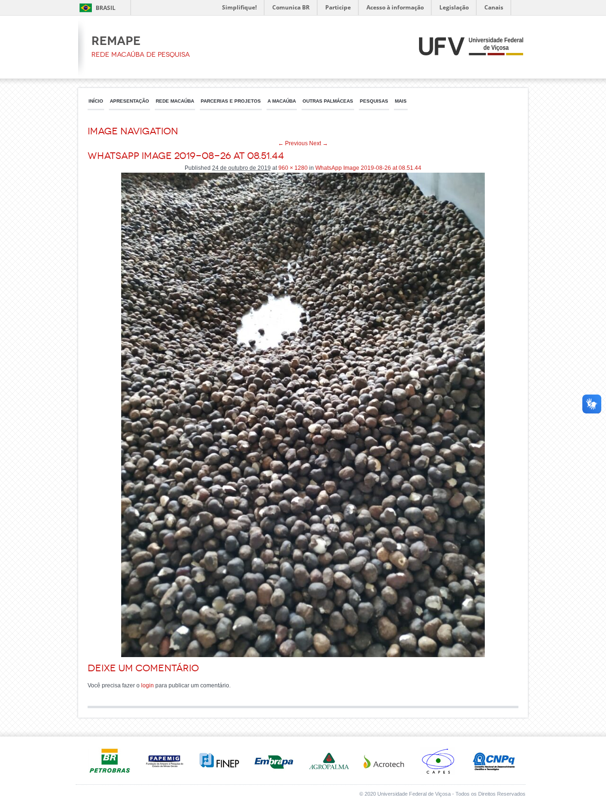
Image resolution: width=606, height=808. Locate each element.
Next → (318, 143)
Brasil (106, 8)
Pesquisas (374, 101)
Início (96, 101)
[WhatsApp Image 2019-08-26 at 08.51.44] (303, 655)
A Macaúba (281, 101)
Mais (401, 101)
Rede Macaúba (175, 101)
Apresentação (129, 101)
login (147, 685)
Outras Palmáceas (328, 101)
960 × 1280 (293, 168)
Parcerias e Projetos (231, 101)
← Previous (293, 143)
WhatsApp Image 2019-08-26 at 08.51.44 (368, 168)
